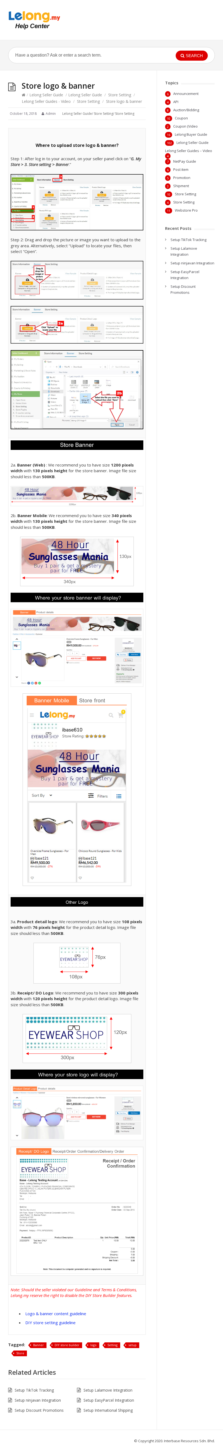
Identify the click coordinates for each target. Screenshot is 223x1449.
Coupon (181, 118)
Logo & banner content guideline (55, 1313)
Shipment (181, 185)
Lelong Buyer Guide (191, 134)
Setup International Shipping (108, 1410)
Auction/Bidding (186, 109)
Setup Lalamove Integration (107, 1390)
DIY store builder (67, 1345)
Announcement (186, 93)
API (175, 101)
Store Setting (119, 94)
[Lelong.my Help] (34, 20)
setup (132, 1345)
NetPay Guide (184, 161)
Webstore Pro (186, 210)
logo (93, 1345)
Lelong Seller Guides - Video (46, 101)
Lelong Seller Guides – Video (188, 150)
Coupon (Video (185, 126)
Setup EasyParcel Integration (108, 1400)
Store (20, 1353)
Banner (38, 1345)
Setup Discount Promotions (39, 1410)
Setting (112, 1345)
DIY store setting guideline (50, 1322)
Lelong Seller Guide (46, 94)
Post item (180, 169)
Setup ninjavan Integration (38, 1400)
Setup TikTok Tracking (34, 1390)
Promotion (181, 177)
